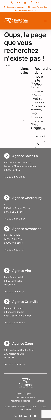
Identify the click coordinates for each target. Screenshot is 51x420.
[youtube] (35, 416)
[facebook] (30, 416)
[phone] (16, 416)
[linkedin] (25, 416)
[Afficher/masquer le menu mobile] (45, 21)
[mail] (20, 416)
